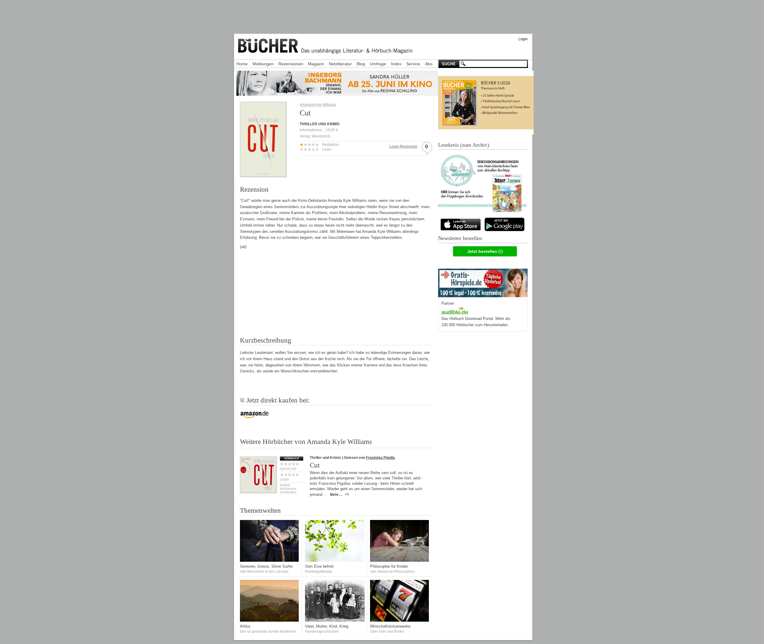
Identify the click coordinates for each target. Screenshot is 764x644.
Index (396, 63)
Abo (428, 63)
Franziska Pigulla (380, 458)
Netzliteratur (340, 63)
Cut (315, 465)
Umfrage (378, 63)
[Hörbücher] (454, 310)
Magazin (316, 63)
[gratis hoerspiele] (483, 281)
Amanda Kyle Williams (318, 105)
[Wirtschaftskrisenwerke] (400, 620)
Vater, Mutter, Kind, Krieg (326, 626)
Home (242, 63)
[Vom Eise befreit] (335, 560)
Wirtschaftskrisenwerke (390, 626)
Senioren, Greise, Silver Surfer (266, 566)
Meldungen (263, 63)
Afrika (245, 626)
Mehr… (336, 495)
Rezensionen (290, 63)
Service (413, 63)
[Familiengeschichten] (335, 620)
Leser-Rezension (403, 146)
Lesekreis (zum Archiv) (463, 145)
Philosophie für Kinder (389, 566)
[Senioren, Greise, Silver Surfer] (270, 560)
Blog (361, 63)
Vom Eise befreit (319, 566)
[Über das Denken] (400, 560)
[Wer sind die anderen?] (270, 620)
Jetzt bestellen (482, 251)
